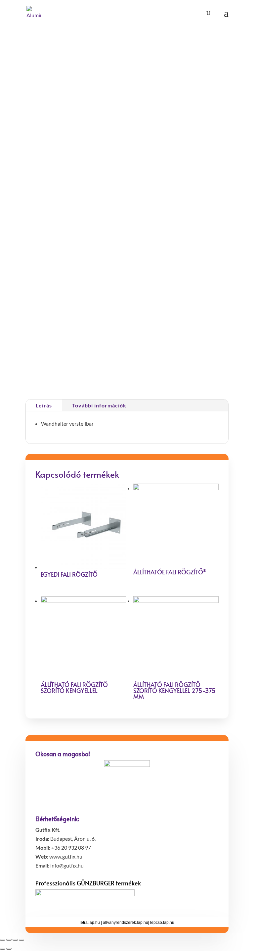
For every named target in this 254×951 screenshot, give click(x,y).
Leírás (44, 405)
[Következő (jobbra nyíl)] (9, 949)
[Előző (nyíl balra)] (2, 949)
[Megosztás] (9, 940)
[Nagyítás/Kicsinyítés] (21, 940)
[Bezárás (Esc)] (2, 940)
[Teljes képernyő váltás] (15, 940)
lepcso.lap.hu (162, 922)
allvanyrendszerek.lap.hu (125, 922)
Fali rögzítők (112, 375)
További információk (99, 405)
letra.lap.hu (90, 922)
